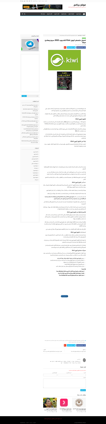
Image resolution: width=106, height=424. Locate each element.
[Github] (67, 361)
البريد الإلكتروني (68, 372)
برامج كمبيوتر (63, 13)
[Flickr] (69, 361)
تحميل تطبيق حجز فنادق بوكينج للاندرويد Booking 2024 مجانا (71, 275)
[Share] (53, 361)
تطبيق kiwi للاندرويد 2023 (81, 342)
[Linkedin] (61, 361)
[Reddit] (56, 361)
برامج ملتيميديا (35, 172)
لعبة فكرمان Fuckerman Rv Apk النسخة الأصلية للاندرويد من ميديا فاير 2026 (31, 129)
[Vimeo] (69, 363)
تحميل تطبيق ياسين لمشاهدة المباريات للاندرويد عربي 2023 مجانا (50, 409)
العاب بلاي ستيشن (35, 158)
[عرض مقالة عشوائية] (22, 14)
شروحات (36, 179)
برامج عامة (43, 13)
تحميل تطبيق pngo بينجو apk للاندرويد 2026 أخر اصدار (29, 121)
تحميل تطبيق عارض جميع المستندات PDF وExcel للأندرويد (30, 113)
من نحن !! (31, 422)
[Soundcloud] (50, 361)
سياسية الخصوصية (22, 422)
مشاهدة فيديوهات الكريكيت (72, 342)
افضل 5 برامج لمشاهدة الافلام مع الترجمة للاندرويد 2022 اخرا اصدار (71, 273)
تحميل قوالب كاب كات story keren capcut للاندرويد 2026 (30, 110)
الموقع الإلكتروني (54, 372)
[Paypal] (59, 361)
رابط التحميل (64, 296)
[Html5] (64, 361)
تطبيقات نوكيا (35, 177)
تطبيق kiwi (78, 340)
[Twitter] (70, 363)
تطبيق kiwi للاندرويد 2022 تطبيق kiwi (50, 340)
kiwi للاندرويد (82, 340)
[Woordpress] (64, 363)
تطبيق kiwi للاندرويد (68, 340)
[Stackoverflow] (76, 363)
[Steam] (75, 363)
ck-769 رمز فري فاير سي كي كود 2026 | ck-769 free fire (30, 117)
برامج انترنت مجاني (35, 163)
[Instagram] (62, 361)
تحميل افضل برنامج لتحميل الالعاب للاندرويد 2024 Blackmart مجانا (70, 271)
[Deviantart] (75, 361)
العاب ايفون (36, 154)
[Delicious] (76, 361)
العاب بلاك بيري (35, 156)
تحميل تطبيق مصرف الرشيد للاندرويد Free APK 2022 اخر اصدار (79, 409)
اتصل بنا (27, 422)
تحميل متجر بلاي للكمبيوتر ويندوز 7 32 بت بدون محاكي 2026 (30, 106)
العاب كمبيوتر (49, 13)
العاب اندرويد (56, 13)
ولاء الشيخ (83, 44)
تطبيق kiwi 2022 (73, 340)
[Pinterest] (58, 361)
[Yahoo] (62, 363)
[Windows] (65, 363)
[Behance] (78, 361)
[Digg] (73, 361)
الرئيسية (84, 14)
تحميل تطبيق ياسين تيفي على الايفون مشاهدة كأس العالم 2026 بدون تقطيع (29, 133)
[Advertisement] (53, 25)
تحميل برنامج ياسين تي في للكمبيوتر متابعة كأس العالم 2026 (30, 137)
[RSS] (55, 361)
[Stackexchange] (78, 363)
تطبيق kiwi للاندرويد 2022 (60, 340)
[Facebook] (70, 361)
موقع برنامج (80, 5)
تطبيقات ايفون (71, 13)
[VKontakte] (67, 363)
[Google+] (65, 361)
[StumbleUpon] (73, 363)
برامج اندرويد (78, 13)
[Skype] (52, 361)
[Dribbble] (72, 361)
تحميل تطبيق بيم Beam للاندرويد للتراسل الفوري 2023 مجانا (65, 409)
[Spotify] (79, 363)
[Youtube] (61, 363)
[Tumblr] (72, 363)
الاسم (85, 372)
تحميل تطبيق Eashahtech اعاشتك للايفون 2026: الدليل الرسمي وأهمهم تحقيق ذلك (29, 125)
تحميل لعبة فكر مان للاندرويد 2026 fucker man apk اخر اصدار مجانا (30, 141)
